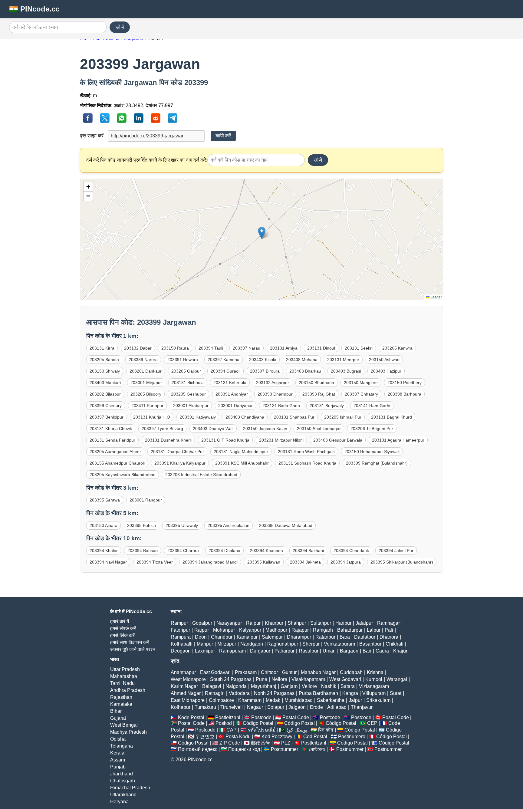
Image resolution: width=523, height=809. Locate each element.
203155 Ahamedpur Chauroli (117, 463)
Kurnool (373, 679)
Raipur (253, 623)
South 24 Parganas (231, 679)
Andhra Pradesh (127, 690)
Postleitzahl (227, 717)
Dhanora (389, 637)
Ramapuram (232, 650)
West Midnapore (188, 679)
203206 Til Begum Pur (371, 428)
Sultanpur (320, 623)
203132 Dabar (138, 348)
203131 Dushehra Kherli (168, 440)
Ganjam (289, 686)
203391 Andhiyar (231, 394)
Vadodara (239, 693)
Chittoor (269, 672)
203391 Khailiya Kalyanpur (180, 463)
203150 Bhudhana (316, 382)
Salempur (272, 637)
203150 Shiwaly (105, 371)
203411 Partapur (147, 405)
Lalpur (373, 630)
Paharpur (284, 650)
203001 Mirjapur (146, 382)
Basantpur (370, 643)
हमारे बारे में (119, 621)
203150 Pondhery (404, 382)
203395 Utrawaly (182, 525)
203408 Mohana (301, 359)
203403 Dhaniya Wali (213, 428)
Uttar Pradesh (125, 669)
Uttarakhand (123, 794)
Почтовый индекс (197, 749)
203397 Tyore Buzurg (162, 428)
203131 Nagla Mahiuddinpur (241, 451)
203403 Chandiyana (244, 417)
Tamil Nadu (122, 683)
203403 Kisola (262, 359)
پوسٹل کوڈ (296, 729)
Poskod (223, 723)
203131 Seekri (359, 348)
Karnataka (121, 704)
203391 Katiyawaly (198, 417)
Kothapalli (181, 643)
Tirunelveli (231, 707)
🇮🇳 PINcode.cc (34, 9)
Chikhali (394, 643)
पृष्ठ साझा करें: (92, 135)
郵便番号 (260, 742)
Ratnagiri (215, 693)
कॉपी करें (223, 135)
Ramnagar (388, 623)
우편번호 (205, 736)
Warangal (396, 679)
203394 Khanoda (266, 550)
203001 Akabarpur (191, 405)
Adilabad (337, 707)
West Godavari (345, 679)
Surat (395, 693)
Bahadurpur (350, 630)
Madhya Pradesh (128, 732)
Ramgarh (323, 630)
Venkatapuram (339, 643)
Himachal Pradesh (130, 787)
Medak (273, 700)
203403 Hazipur (386, 371)
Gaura (382, 650)
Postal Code (295, 717)
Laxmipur (205, 650)
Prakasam (246, 672)
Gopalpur (202, 623)
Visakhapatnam (308, 679)
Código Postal (258, 723)
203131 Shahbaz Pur (294, 417)
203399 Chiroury (106, 405)
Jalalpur (364, 623)
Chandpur (221, 637)
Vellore (309, 686)
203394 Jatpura (346, 562)
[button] (261, 233)
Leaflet (435, 296)
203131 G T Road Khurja (225, 440)
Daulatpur (364, 637)
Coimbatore (221, 700)
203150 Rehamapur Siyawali (372, 451)
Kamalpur (247, 637)
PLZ (285, 742)
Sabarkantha (330, 700)
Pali (389, 630)
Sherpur (311, 643)
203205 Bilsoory (145, 394)
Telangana (121, 745)
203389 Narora (143, 359)
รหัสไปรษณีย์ (261, 729)
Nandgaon (251, 643)
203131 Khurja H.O (151, 417)
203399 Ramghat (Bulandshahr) (377, 463)
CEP (372, 723)
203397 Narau (246, 348)
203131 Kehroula (229, 382)
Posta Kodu (238, 736)
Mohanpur (224, 630)
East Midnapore (188, 700)
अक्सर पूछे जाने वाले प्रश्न (132, 649)
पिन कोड (326, 729)
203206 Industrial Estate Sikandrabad (201, 474)
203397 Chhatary (361, 394)
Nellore (279, 679)
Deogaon (181, 650)
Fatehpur (180, 630)
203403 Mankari (105, 382)
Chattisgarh (122, 780)
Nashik (328, 686)
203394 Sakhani (308, 550)
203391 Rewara (182, 359)
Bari (367, 650)
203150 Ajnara (103, 525)
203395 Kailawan (263, 562)
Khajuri (401, 650)
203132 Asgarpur (272, 382)
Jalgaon (297, 707)
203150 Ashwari (384, 359)
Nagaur (255, 707)
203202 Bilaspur (105, 394)
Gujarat (118, 718)
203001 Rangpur (146, 500)
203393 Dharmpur (275, 394)
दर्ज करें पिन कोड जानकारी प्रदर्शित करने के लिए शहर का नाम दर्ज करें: (146, 160)
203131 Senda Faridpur (112, 440)
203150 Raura (175, 348)
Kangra (350, 693)
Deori (201, 637)
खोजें (120, 27)
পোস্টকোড (317, 749)
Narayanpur (229, 623)
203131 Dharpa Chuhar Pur (177, 451)
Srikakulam (378, 700)
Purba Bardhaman (318, 693)
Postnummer (284, 749)
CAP (231, 729)
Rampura (181, 637)
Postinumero (351, 736)
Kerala (117, 752)
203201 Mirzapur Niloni (281, 440)
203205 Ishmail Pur (342, 417)
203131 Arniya (284, 348)
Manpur (205, 643)
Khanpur (274, 623)
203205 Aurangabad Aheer (115, 451)
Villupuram (374, 693)
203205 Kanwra (397, 348)
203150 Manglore (361, 382)
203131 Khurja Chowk (111, 428)
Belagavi (211, 686)
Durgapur (260, 650)
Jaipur (355, 700)
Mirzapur (226, 643)
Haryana (119, 801)
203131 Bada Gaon (281, 405)
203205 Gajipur (186, 371)
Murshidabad (299, 700)
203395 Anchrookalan (228, 525)
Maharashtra (123, 676)
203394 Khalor (104, 550)
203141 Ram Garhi (372, 405)
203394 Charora (183, 550)
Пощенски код (244, 749)
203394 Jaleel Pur (396, 550)
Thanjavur (362, 707)
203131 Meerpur (343, 359)
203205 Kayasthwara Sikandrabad (123, 474)
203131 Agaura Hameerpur (398, 440)
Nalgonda (236, 686)
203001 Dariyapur (235, 405)
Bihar (116, 711)
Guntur (289, 672)
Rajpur (201, 630)
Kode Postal (191, 717)
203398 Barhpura (404, 394)
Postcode (261, 717)
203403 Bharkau (305, 371)
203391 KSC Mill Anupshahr (242, 463)
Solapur (275, 707)
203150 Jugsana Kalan (265, 428)
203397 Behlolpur (106, 417)
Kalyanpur (250, 630)
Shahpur (297, 623)
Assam (117, 759)
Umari (329, 650)
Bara (345, 637)
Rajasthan (121, 697)
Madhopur (276, 630)
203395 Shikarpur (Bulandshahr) (401, 562)
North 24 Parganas (274, 693)
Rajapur (300, 630)
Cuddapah (351, 672)
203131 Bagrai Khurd (391, 417)
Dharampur (299, 637)
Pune (261, 679)
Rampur (179, 623)
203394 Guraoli (225, 371)
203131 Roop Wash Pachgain (306, 451)
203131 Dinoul (321, 348)
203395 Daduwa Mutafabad (285, 525)
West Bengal (124, 725)
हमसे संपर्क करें (123, 628)
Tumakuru (205, 707)
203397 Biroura (265, 371)
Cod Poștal (315, 736)
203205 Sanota (104, 359)
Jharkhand (121, 773)
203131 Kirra (102, 348)
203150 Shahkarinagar (319, 428)
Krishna (375, 672)
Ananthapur (183, 672)
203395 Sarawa (105, 500)
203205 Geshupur (188, 394)
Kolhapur (180, 707)
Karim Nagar (184, 686)
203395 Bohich (141, 525)
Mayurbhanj (263, 686)
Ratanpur (325, 637)
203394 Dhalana (224, 550)
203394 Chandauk (351, 550)
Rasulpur (308, 650)
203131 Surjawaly (327, 405)
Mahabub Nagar (318, 672)
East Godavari (215, 672)
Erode (316, 707)
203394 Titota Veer (155, 562)
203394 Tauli (211, 348)
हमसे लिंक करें (122, 635)
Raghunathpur (282, 643)
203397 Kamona (223, 359)
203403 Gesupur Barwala (337, 440)
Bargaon (349, 650)
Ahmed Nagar (186, 693)
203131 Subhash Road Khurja (307, 463)
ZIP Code (229, 742)
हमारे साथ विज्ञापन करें (129, 642)
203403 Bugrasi (346, 371)
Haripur (343, 623)
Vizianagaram (374, 686)
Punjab (118, 766)
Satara (347, 686)
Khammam (250, 700)
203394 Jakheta (305, 562)
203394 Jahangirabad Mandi (210, 562)
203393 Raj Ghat (318, 394)
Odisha (118, 739)
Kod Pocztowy (277, 736)
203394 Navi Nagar (108, 562)
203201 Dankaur (146, 371)
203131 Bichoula (188, 382)
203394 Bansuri (142, 550)
